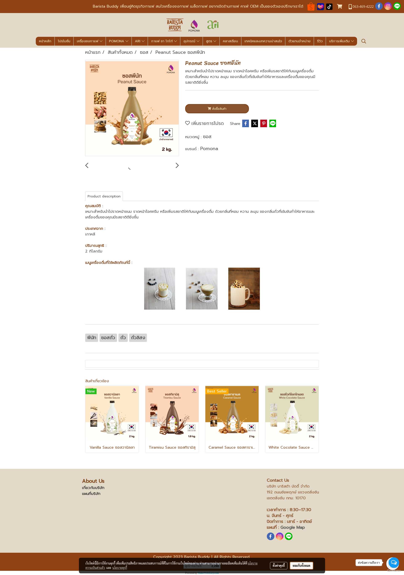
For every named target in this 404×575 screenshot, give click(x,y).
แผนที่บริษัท (91, 494)
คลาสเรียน (230, 41)
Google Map (292, 527)
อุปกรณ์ (190, 41)
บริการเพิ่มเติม (340, 41)
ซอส (207, 136)
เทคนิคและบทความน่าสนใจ (263, 41)
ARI (138, 41)
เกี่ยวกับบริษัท (93, 488)
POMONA (117, 41)
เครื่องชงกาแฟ (88, 41)
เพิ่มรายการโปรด (207, 123)
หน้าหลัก (45, 41)
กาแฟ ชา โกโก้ (162, 41)
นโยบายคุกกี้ (119, 568)
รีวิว (320, 41)
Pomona (209, 148)
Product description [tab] (104, 196)
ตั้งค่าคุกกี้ (279, 565)
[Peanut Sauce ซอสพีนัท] (132, 108)
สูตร (209, 41)
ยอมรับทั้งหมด (301, 565)
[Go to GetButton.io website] (394, 570)
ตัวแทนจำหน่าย (299, 41)
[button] (363, 41)
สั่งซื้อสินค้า (218, 109)
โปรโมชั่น (64, 41)
